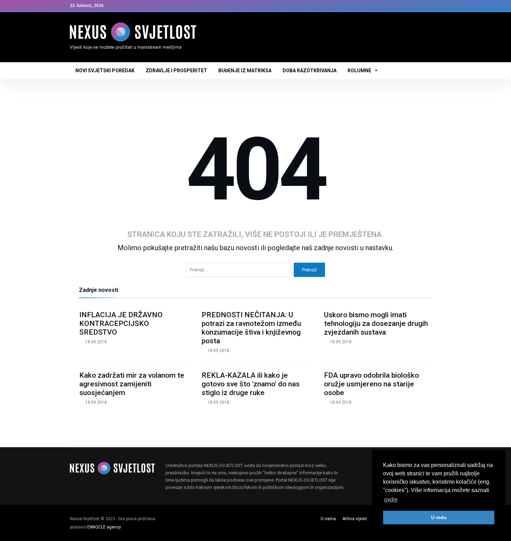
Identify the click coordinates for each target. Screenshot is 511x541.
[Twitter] (422, 6)
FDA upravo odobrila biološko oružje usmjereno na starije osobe (371, 384)
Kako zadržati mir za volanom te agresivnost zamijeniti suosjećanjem (131, 384)
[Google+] (435, 6)
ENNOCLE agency (104, 527)
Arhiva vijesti (354, 518)
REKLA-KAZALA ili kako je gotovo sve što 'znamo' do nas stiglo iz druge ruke (251, 384)
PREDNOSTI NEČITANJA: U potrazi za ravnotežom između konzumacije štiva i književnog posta (251, 328)
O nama (328, 518)
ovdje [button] (391, 499)
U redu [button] (439, 517)
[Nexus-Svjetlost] (133, 22)
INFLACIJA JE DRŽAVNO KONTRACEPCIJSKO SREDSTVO (121, 323)
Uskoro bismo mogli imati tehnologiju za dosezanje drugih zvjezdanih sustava (376, 323)
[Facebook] (409, 6)
